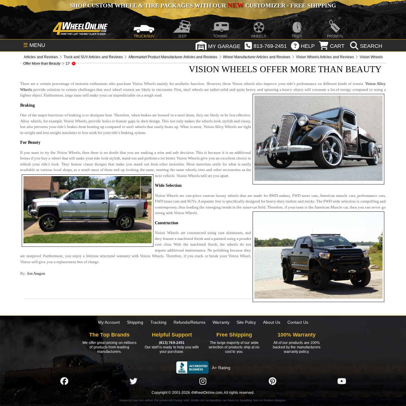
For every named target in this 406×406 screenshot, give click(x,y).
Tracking (158, 322)
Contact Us (297, 322)
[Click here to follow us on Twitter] (133, 381)
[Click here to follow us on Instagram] (203, 381)
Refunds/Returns (189, 322)
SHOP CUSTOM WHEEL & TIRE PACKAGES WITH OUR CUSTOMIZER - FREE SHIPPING (203, 5)
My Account (109, 322)
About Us (271, 322)
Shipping (135, 322)
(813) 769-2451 (172, 343)
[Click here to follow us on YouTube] (342, 381)
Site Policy (246, 322)
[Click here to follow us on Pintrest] (272, 381)
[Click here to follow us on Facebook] (64, 381)
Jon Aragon (36, 273)
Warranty (221, 322)
